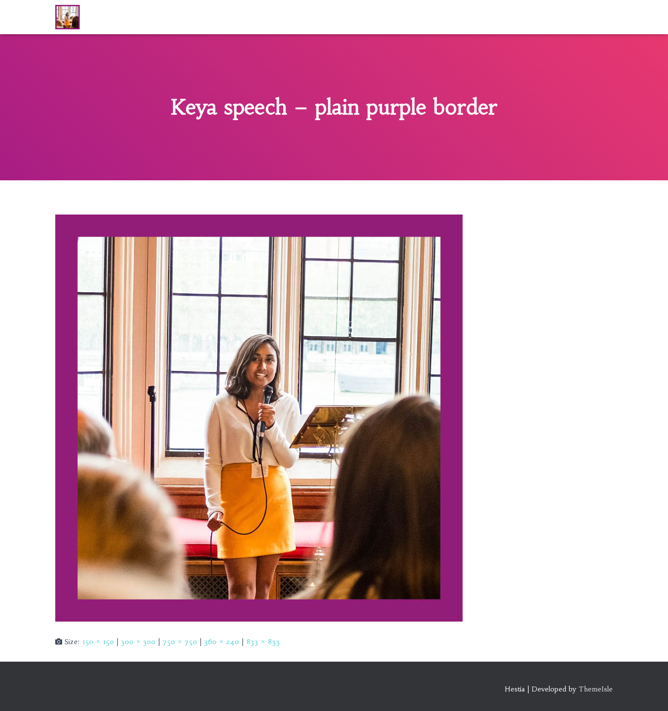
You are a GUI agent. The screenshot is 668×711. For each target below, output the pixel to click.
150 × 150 (98, 641)
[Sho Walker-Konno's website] (67, 17)
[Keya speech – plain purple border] (259, 417)
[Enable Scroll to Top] (648, 691)
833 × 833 (263, 641)
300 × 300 (138, 641)
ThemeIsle (596, 689)
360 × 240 (221, 641)
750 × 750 (179, 641)
